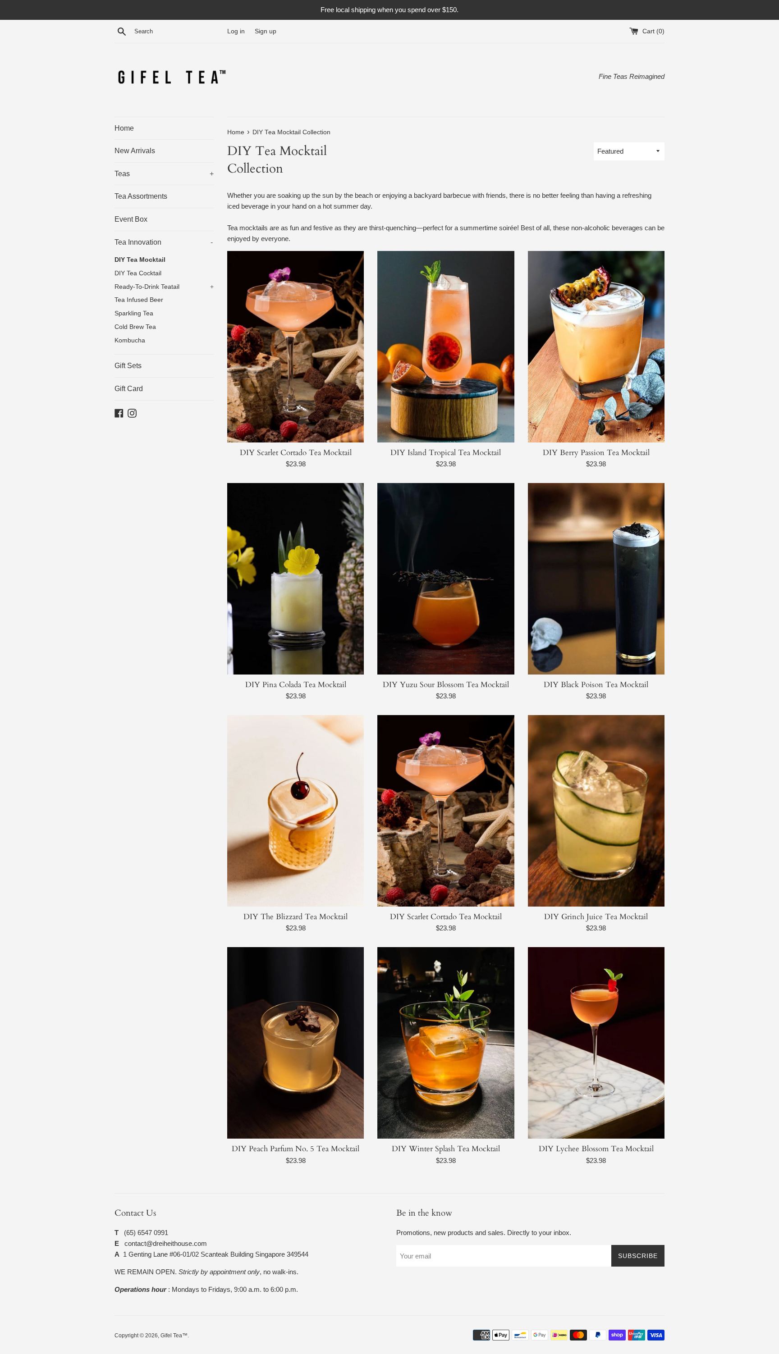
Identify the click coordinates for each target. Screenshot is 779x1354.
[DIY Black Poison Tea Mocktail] (596, 579)
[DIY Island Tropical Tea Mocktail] (445, 346)
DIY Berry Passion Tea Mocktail (596, 453)
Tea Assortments (141, 196)
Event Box (131, 219)
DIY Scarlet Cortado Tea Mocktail (296, 453)
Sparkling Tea (134, 313)
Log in (236, 31)
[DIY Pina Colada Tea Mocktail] (295, 579)
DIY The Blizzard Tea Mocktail (295, 917)
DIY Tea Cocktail (138, 273)
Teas (164, 174)
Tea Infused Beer (139, 299)
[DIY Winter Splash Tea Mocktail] (445, 1043)
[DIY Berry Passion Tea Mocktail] (596, 346)
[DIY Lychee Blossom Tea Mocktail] (596, 1043)
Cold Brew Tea (135, 327)
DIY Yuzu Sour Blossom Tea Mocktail (446, 685)
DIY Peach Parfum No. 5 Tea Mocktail (295, 1149)
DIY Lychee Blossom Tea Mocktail (596, 1149)
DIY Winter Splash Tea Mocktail (446, 1149)
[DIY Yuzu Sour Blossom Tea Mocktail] (445, 579)
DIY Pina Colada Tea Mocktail (295, 685)
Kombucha (130, 340)
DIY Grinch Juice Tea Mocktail (596, 917)
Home (124, 128)
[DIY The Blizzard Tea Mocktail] (295, 811)
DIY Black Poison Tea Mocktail (596, 685)
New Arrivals (135, 151)
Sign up (265, 31)
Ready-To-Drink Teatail (164, 286)
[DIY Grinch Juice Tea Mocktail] (596, 811)
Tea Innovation (164, 242)
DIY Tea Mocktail (140, 259)
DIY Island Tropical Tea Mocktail (445, 453)
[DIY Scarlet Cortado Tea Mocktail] (295, 346)
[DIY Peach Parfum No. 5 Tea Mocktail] (295, 1043)
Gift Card (129, 388)
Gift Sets (128, 365)
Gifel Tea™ (174, 1335)
